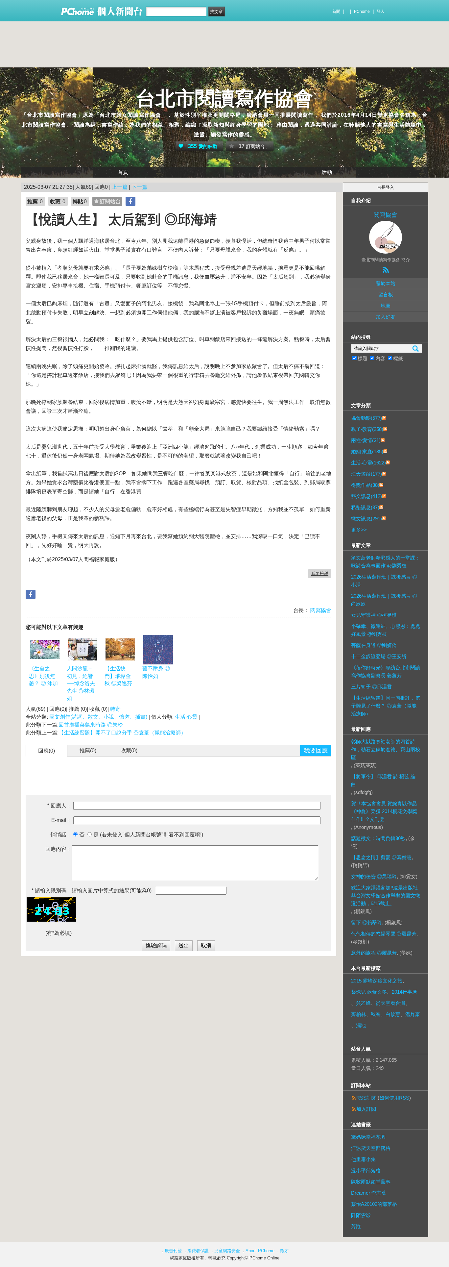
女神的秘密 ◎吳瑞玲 (374, 876)
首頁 (123, 172)
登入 (381, 11)
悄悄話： (61, 834)
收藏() (129, 750)
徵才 (284, 1250)
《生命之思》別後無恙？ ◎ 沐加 (43, 676)
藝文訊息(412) (366, 496)
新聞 (336, 11)
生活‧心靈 (186, 717)
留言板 (385, 294)
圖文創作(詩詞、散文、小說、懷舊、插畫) (98, 717)
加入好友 (385, 317)
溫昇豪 (412, 1014)
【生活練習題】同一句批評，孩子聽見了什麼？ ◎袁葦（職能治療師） (385, 705)
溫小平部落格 (366, 1170)
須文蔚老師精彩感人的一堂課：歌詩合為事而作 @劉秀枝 (385, 561)
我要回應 (316, 750)
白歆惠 (393, 1014)
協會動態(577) (366, 418)
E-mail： (61, 820)
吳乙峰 (363, 1003)
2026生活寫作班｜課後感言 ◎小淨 (384, 580)
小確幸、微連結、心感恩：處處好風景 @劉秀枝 (385, 630)
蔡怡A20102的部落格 (374, 1204)
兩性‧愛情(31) (366, 440)
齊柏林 (358, 1014)
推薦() (88, 750)
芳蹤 (356, 1226)
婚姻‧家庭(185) (367, 451)
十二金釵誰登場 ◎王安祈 (379, 656)
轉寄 (115, 709)
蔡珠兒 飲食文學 (369, 992)
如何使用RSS (394, 1098)
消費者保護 (198, 1250)
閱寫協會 (320, 610)
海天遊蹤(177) (366, 474)
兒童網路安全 (227, 1250)
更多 (359, 530)
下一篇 (139, 187)
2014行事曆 (404, 992)
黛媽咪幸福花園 (368, 1137)
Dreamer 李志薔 (368, 1193)
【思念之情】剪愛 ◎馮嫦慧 (381, 857)
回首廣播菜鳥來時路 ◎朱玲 (91, 725)
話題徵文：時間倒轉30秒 (378, 838)
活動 (326, 172)
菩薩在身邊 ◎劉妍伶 (374, 645)
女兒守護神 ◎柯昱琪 (374, 615)
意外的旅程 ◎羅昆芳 (374, 953)
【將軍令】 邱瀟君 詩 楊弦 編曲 (383, 780)
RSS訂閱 (366, 1098)
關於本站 (385, 283)
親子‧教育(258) (367, 429)
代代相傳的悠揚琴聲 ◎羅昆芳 (383, 933)
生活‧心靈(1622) (368, 462)
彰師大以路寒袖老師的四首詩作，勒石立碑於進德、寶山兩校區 (385, 749)
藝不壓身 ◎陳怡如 (156, 672)
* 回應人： (59, 805)
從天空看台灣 (390, 1003)
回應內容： (58, 849)
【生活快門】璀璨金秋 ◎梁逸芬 (118, 676)
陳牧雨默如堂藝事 (370, 1181)
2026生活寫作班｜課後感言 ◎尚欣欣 (384, 600)
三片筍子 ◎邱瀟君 (371, 686)
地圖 (385, 306)
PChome (362, 11)
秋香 (376, 1014)
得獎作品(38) (365, 485)
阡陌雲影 (361, 1215)
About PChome (260, 1250)
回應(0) (46, 751)
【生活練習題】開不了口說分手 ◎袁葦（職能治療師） (122, 732)
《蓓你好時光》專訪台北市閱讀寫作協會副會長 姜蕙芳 (385, 671)
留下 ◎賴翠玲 (366, 922)
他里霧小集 (363, 1159)
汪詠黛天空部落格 (370, 1148)
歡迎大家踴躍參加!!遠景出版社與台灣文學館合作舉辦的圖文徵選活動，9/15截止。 (385, 895)
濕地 (361, 1025)
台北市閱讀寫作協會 (224, 98)
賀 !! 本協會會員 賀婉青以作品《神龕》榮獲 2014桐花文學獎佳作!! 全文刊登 (384, 811)
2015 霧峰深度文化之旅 (376, 980)
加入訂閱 (366, 1109)
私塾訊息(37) (365, 507)
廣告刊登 (173, 1250)
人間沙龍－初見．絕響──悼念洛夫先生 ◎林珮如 (81, 683)
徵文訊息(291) (366, 518)
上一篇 (120, 187)
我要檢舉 (319, 573)
